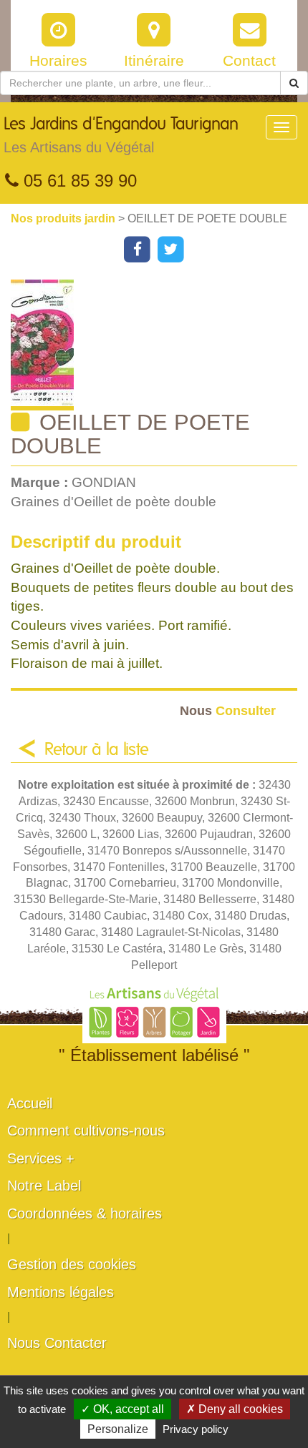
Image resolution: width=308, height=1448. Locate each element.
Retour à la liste (96, 750)
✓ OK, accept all (122, 1409)
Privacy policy (195, 1429)
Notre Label (44, 1185)
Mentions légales (60, 1292)
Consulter (228, 710)
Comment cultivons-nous (86, 1130)
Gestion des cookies (71, 1264)
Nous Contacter (57, 1343)
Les (121, 135)
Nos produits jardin (64, 218)
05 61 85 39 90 (78, 180)
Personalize (117, 1429)
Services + (40, 1158)
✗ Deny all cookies (234, 1409)
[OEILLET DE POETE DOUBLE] (159, 345)
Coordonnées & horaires (84, 1213)
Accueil (29, 1103)
